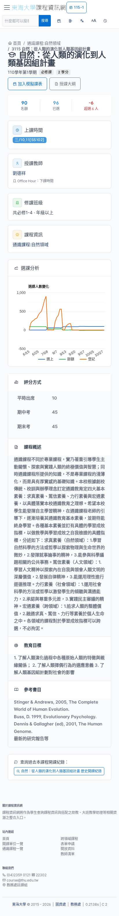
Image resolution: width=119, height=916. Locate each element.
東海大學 (19, 904)
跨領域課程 (69, 839)
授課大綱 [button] (68, 83)
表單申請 (68, 844)
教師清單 (68, 854)
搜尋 (44, 20)
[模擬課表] (59, 20)
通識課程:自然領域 (44, 43)
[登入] (70, 20)
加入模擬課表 (30, 83)
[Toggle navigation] (7, 7)
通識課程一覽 (12, 849)
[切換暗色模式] (105, 20)
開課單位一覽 (12, 844)
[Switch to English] (82, 20)
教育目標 (32, 645)
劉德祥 (19, 173)
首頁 (16, 43)
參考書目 (32, 689)
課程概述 (32, 447)
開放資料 (68, 849)
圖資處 (60, 904)
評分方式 (32, 382)
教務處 (75, 904)
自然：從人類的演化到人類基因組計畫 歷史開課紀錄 (61, 771)
